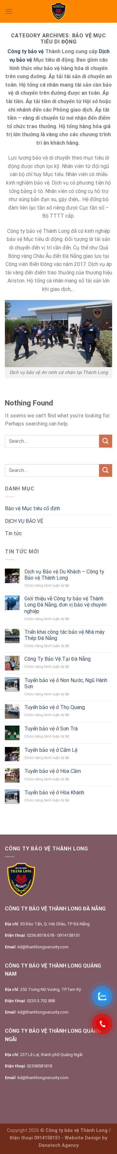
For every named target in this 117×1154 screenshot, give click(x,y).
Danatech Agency (59, 1145)
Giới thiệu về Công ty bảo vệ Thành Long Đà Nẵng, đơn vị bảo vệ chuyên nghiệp (65, 604)
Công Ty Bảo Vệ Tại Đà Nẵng (57, 659)
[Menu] (9, 11)
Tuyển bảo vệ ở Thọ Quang (54, 707)
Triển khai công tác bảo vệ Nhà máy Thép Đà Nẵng (64, 635)
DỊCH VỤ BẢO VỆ (24, 521)
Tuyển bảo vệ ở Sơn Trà (51, 729)
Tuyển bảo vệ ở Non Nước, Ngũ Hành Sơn (65, 683)
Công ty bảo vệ (25, 51)
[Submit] (105, 441)
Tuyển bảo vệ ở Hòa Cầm (52, 771)
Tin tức (13, 533)
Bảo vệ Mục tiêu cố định (32, 508)
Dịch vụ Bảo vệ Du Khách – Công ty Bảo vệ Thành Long (64, 575)
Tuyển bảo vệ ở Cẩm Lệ (50, 750)
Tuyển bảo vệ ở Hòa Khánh (54, 792)
